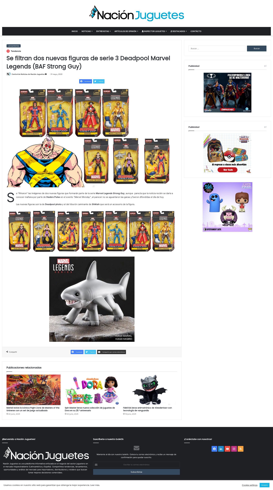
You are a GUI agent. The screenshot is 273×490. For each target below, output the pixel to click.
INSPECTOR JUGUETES (154, 31)
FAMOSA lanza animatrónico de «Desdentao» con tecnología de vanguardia (147, 409)
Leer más (94, 485)
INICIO (75, 31)
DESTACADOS (178, 31)
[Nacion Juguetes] (136, 13)
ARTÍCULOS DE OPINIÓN (125, 31)
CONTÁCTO (196, 31)
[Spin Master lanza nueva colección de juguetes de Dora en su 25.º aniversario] (92, 390)
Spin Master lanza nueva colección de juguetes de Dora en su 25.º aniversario (90, 409)
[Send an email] (46, 74)
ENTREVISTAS (102, 31)
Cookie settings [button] (250, 485)
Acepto (264, 485)
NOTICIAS (86, 31)
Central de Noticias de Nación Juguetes (28, 74)
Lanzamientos (13, 46)
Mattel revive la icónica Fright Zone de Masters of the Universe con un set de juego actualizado (33, 409)
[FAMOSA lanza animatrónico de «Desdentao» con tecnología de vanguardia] (150, 390)
